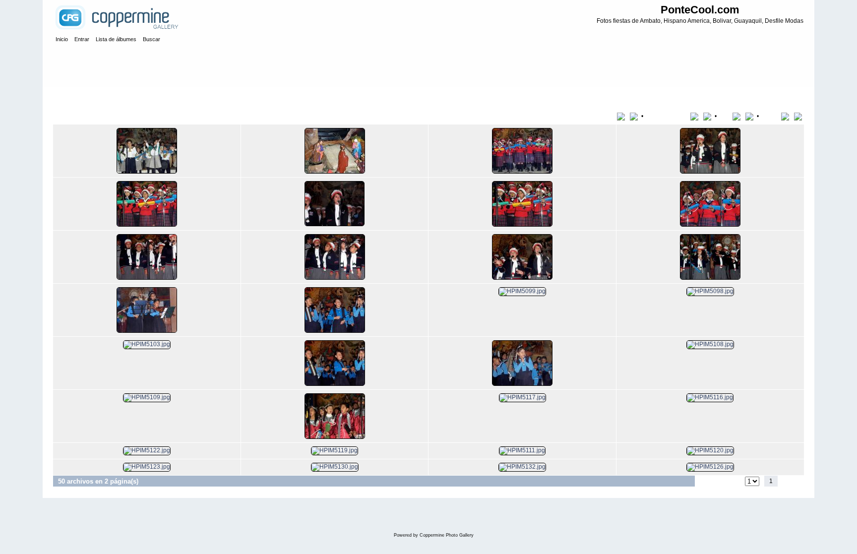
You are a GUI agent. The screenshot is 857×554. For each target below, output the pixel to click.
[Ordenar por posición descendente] (799, 116)
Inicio (70, 96)
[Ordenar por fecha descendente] (750, 116)
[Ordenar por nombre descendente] (708, 116)
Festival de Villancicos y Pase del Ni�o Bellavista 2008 (188, 96)
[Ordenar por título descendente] (635, 116)
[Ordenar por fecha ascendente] (738, 116)
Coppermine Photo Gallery (447, 535)
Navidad (95, 96)
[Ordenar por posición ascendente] (787, 116)
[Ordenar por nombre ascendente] (696, 116)
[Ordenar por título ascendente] (622, 116)
